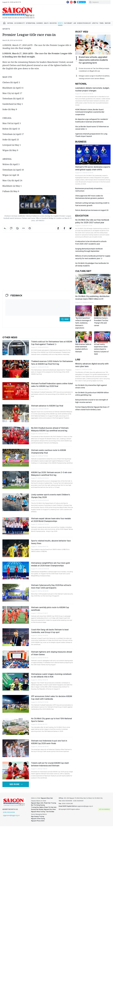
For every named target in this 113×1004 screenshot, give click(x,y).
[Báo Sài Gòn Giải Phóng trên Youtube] (71, 2)
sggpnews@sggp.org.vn (11, 815)
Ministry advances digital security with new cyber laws (92, 365)
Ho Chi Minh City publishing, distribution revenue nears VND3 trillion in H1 (92, 297)
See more (14, 784)
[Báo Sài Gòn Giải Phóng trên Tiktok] (74, 2)
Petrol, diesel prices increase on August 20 (91, 210)
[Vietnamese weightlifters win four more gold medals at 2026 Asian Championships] (15, 570)
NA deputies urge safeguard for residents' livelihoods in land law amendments (91, 120)
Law (74, 23)
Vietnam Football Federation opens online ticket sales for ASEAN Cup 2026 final (52, 384)
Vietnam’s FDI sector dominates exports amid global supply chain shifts (92, 168)
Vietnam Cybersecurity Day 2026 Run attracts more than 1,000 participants (51, 586)
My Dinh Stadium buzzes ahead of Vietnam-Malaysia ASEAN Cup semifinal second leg (50, 429)
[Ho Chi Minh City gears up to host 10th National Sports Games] (15, 726)
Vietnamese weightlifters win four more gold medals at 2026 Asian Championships (50, 564)
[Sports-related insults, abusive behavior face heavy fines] (15, 548)
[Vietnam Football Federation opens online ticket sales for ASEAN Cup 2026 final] (15, 391)
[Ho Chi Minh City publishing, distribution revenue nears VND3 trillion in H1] (93, 284)
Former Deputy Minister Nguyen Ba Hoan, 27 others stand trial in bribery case (92, 408)
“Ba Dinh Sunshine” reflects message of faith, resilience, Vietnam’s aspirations (83, 323)
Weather (107, 23)
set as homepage (104, 809)
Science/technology (84, 23)
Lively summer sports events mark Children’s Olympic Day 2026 (50, 495)
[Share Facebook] (64, 228)
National (10, 23)
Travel (101, 23)
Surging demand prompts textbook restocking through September (89, 250)
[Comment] (11, 228)
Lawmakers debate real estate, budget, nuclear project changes (92, 89)
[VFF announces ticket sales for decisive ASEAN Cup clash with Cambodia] (15, 704)
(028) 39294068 (9, 812)
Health (46, 23)
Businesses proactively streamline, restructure (89, 189)
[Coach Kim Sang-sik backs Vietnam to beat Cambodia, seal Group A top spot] (15, 637)
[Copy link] (23, 228)
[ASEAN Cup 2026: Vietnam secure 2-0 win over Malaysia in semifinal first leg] (15, 480)
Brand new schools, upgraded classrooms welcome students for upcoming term (93, 60)
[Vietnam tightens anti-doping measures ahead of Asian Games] (15, 659)
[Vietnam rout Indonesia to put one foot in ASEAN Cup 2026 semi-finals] (15, 748)
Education (53, 23)
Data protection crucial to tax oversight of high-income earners (91, 401)
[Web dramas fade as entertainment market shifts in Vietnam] (83, 337)
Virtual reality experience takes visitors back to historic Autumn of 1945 (101, 349)
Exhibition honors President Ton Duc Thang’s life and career (101, 321)
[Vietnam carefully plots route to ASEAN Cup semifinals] (15, 615)
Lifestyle (95, 23)
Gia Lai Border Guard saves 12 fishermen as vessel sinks (92, 127)
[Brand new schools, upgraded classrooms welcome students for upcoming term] (93, 45)
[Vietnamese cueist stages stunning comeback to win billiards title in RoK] (15, 681)
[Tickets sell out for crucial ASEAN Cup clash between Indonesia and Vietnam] (15, 770)
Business (40, 23)
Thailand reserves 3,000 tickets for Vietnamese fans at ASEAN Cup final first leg (52, 362)
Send (66, 319)
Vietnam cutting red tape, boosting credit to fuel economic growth (92, 204)
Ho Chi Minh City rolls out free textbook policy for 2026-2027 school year (92, 221)
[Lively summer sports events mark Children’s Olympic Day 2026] (15, 502)
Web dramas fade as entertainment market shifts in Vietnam (83, 348)
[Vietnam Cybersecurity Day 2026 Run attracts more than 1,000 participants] (15, 593)
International (30, 23)
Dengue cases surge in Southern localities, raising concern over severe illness (94, 77)
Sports (60, 23)
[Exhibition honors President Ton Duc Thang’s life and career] (102, 310)
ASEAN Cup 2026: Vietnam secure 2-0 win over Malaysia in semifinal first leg (51, 473)
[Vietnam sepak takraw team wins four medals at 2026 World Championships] (15, 526)
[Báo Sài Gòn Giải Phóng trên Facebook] (67, 2)
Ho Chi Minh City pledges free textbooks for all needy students (92, 264)
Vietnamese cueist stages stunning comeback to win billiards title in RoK (51, 675)
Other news (9, 337)
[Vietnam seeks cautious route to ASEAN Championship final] (15, 458)
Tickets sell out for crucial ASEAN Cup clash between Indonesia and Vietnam (50, 764)
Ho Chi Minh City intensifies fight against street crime (91, 386)
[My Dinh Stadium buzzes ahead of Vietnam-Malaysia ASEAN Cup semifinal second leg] (15, 435)
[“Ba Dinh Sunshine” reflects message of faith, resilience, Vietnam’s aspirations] (83, 310)
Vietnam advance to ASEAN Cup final (47, 406)
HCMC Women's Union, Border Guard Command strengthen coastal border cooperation (89, 112)
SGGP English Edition (18, 13)
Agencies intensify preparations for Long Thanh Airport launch (91, 135)
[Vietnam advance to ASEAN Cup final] (15, 413)
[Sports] (5, 228)
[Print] (29, 228)
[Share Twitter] (70, 228)
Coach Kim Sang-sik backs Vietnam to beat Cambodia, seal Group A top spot (50, 630)
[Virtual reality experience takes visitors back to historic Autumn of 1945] (102, 337)
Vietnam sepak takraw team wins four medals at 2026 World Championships (51, 519)
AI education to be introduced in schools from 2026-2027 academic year (90, 242)
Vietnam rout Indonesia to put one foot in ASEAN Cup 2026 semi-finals (49, 742)
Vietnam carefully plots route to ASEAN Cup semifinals (50, 608)
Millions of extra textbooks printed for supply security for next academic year (92, 257)
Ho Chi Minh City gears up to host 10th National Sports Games (51, 719)
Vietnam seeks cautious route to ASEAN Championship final (48, 451)
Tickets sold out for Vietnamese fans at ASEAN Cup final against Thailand (51, 342)
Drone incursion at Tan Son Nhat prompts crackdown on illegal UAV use (94, 69)
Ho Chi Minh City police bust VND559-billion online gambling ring (92, 393)
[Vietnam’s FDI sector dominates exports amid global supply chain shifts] (93, 155)
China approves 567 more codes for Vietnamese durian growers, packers (89, 197)
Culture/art (68, 23)
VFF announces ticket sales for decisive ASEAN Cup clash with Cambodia (51, 697)
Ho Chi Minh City (19, 23)
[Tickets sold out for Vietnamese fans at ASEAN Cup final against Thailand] (15, 347)
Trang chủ (4, 23)
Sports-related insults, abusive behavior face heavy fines (51, 542)
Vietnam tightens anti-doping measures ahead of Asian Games (51, 653)
